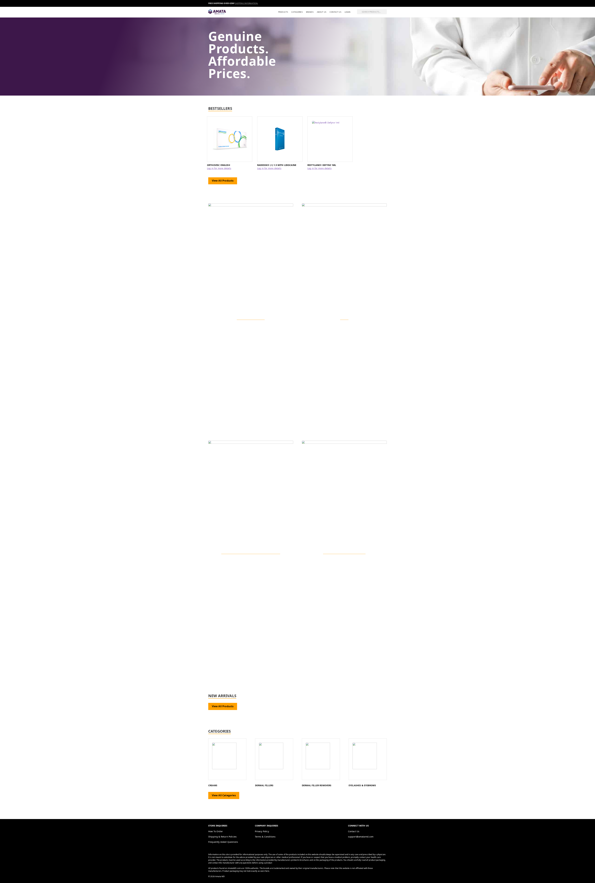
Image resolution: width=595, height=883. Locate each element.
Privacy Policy (262, 831)
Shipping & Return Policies (222, 836)
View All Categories (224, 795)
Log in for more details (219, 168)
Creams (212, 785)
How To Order (215, 831)
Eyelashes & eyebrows (362, 785)
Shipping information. (246, 3)
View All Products (223, 180)
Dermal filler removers (316, 785)
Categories (297, 12)
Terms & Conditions (265, 836)
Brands (310, 12)
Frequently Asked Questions (223, 841)
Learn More (251, 564)
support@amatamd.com (361, 836)
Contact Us (335, 12)
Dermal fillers (264, 785)
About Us (321, 12)
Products (283, 12)
